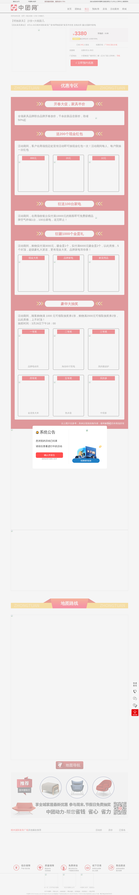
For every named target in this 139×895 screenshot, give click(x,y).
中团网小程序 (32, 1)
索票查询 (125, 1)
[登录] (108, 1)
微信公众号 (16, 1)
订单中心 (119, 1)
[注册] (104, 1)
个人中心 (113, 1)
